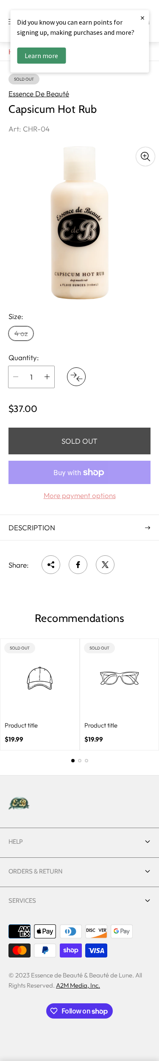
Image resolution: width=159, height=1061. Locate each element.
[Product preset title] (39, 678)
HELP (15, 841)
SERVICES (22, 900)
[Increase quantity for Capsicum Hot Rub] (47, 377)
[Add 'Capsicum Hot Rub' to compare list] (76, 376)
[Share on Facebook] (78, 564)
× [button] (142, 17)
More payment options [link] (80, 495)
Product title (21, 725)
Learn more (41, 55)
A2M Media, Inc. (78, 985)
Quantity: (23, 357)
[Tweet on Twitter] (105, 564)
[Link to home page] (19, 803)
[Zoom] (145, 156)
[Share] (51, 564)
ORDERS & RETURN (35, 871)
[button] (73, 760)
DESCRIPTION (31, 527)
